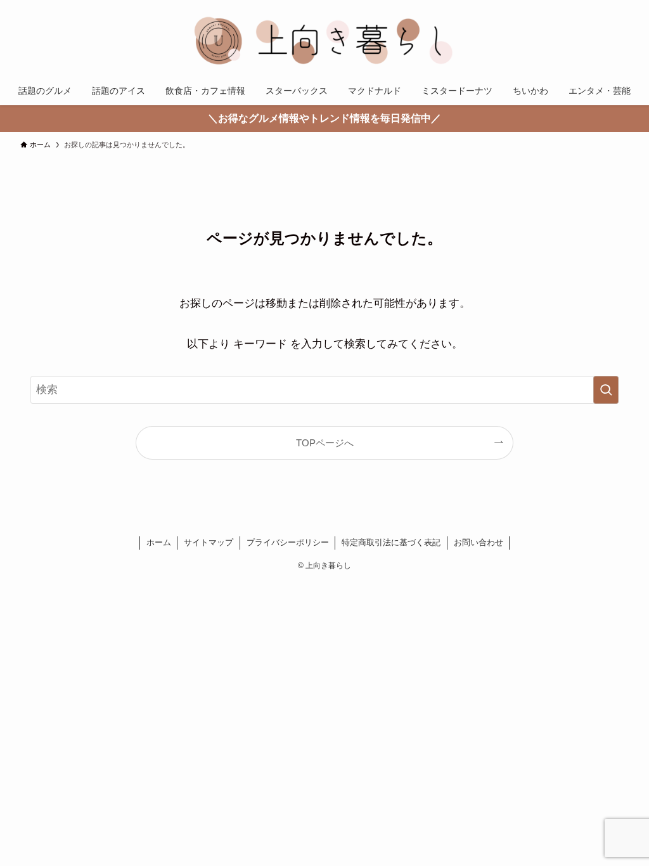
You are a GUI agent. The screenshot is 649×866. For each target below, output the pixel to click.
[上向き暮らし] (324, 40)
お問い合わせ (478, 542)
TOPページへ (325, 442)
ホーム (158, 542)
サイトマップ (208, 542)
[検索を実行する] (606, 390)
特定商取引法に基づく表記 (391, 542)
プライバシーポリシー (288, 542)
